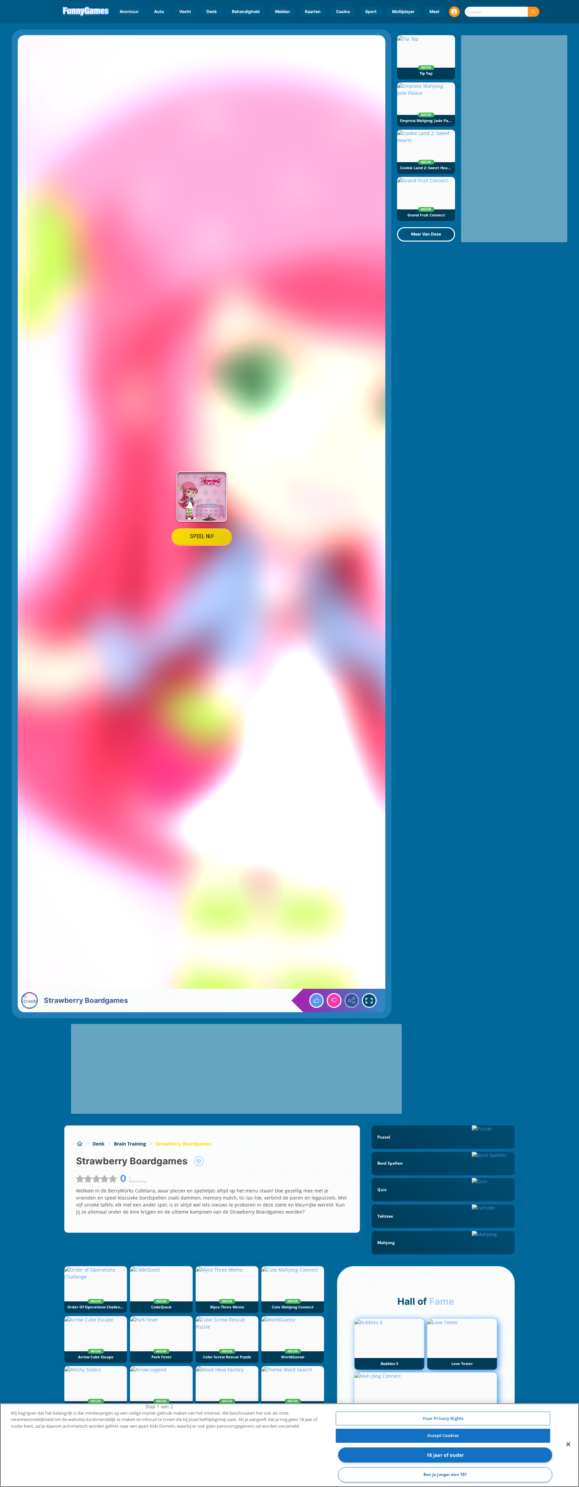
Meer (435, 11)
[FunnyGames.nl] (79, 1143)
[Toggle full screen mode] (369, 1000)
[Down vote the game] (334, 1000)
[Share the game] (351, 1000)
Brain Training (130, 1144)
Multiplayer (403, 11)
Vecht (185, 11)
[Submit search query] (533, 12)
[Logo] (86, 11)
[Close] (568, 1444)
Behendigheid (246, 11)
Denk (211, 11)
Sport (371, 11)
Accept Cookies (443, 1435)
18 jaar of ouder (445, 1455)
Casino (343, 11)
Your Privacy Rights (443, 1418)
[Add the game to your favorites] (199, 1161)
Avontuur (129, 11)
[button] (454, 11)
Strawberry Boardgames (183, 1144)
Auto (159, 11)
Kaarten (313, 11)
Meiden (282, 11)
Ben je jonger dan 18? (445, 1475)
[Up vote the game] (316, 1000)
